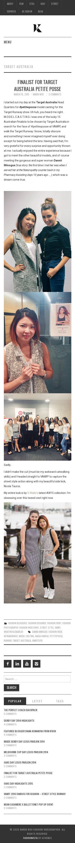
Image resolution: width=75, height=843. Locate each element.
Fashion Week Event (29, 627)
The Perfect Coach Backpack (20, 710)
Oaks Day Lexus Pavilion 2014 (20, 762)
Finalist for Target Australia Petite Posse (37, 85)
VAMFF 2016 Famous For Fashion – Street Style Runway (35, 794)
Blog (40, 11)
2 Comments (55, 94)
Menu (8, 42)
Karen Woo (38, 94)
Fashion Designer (37, 623)
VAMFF (57, 627)
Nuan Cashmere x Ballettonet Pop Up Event (28, 804)
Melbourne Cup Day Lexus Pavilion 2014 (26, 752)
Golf (43, 4)
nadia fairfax (42, 636)
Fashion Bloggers (17, 623)
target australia (22, 640)
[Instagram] (36, 664)
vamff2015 (37, 640)
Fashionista (30, 838)
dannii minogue (40, 632)
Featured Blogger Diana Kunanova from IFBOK (30, 731)
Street (54, 4)
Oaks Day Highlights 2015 (18, 783)
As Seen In (27, 11)
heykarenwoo (11, 636)
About (10, 4)
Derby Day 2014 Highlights (19, 720)
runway (8, 640)
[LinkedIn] (17, 664)
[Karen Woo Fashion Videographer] (37, 27)
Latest (37, 701)
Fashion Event (54, 623)
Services (11, 11)
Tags (60, 701)
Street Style (47, 627)
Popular (15, 701)
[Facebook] (8, 664)
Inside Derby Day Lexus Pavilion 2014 (24, 741)
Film (21, 4)
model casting (26, 636)
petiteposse (56, 636)
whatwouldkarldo (13, 632)
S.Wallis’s (32, 492)
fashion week (55, 632)
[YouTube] (27, 664)
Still (32, 4)
